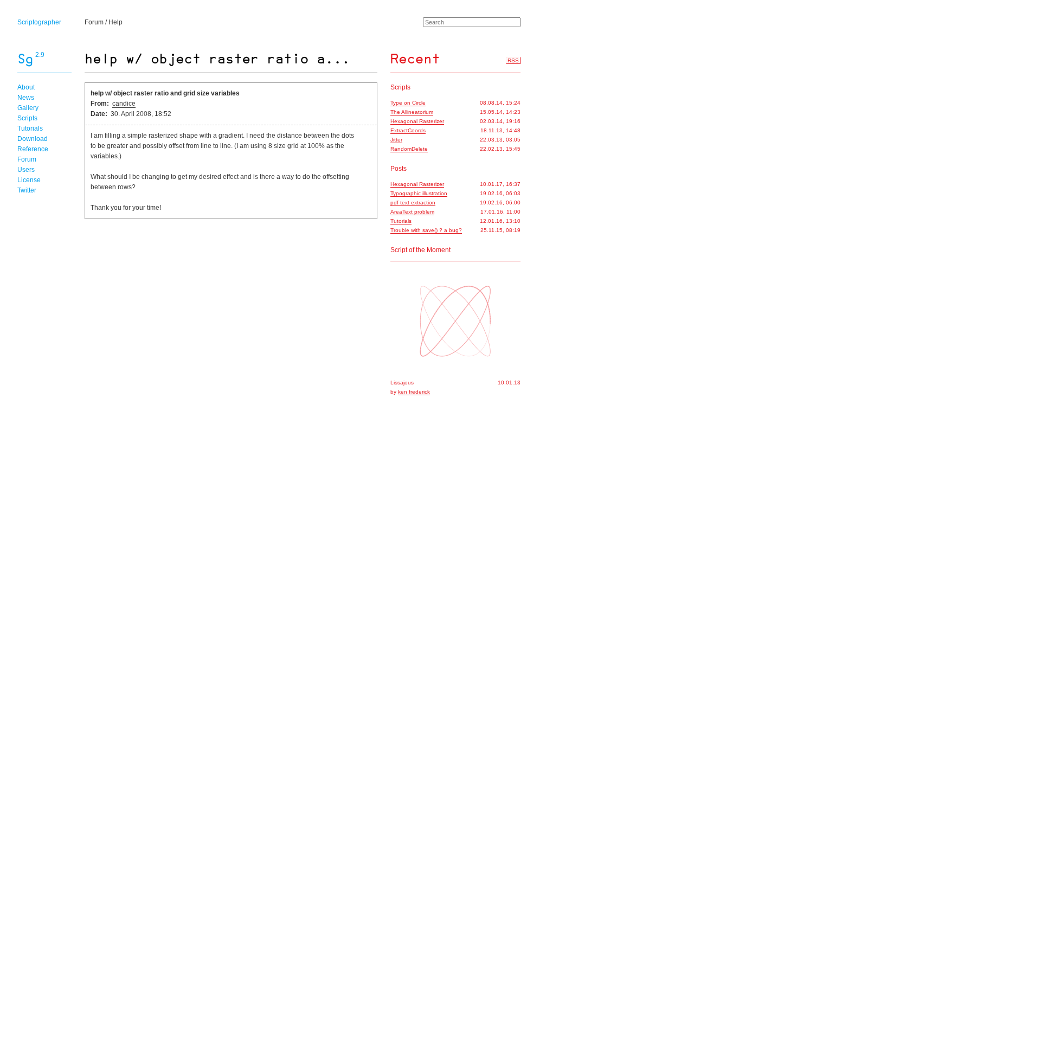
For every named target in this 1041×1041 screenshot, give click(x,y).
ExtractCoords (408, 130)
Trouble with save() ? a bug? (426, 230)
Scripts (27, 118)
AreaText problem (412, 212)
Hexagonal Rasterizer (417, 121)
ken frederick (414, 392)
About (26, 87)
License (29, 180)
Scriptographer (39, 22)
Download (32, 139)
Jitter (396, 140)
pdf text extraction (412, 202)
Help (115, 22)
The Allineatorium (411, 112)
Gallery (27, 108)
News (25, 97)
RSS (513, 60)
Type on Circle (408, 103)
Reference (32, 149)
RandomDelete (409, 149)
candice (124, 103)
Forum (94, 22)
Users (26, 170)
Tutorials (30, 128)
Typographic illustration (418, 193)
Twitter (26, 190)
